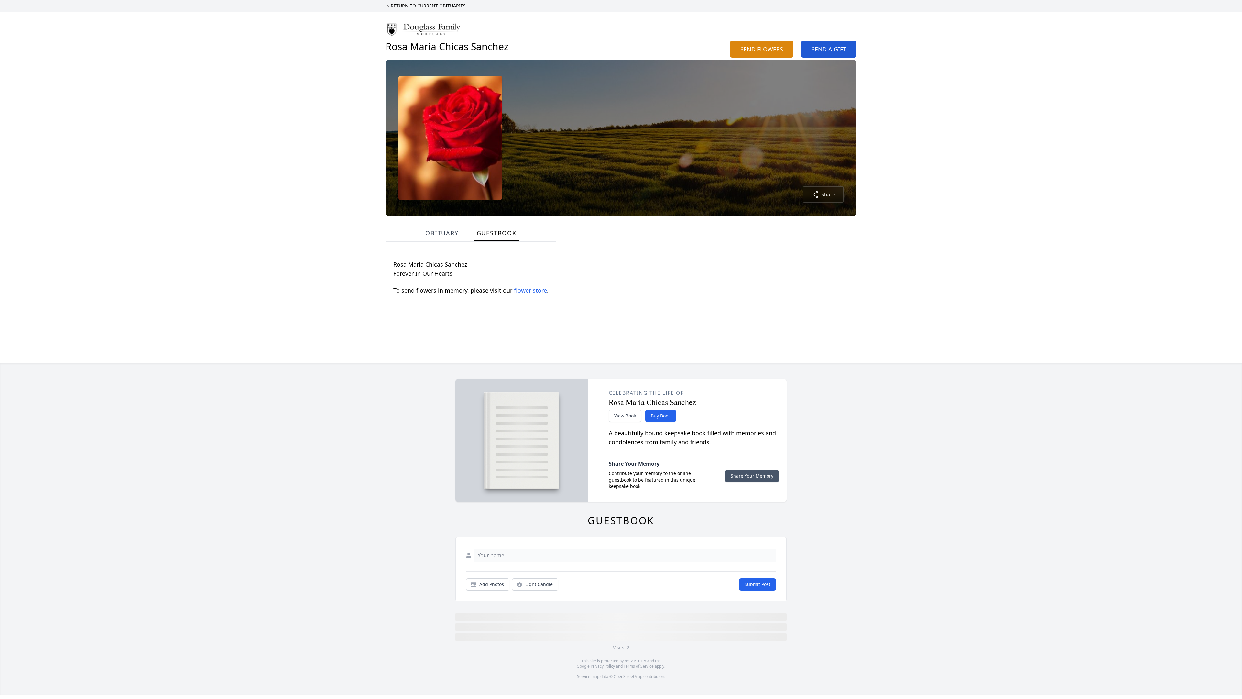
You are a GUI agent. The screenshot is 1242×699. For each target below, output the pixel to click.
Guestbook (497, 233)
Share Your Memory (752, 476)
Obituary (441, 233)
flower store (530, 290)
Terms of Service (639, 666)
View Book (625, 416)
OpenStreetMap (628, 676)
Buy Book (660, 416)
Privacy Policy (603, 666)
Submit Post (757, 584)
